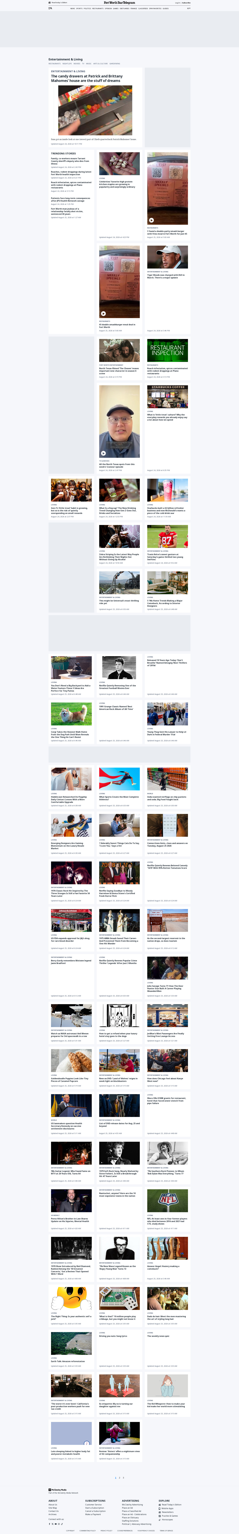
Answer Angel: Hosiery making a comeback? (163, 1267)
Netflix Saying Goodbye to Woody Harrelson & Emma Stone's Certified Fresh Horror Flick (117, 893)
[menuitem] (50, 8)
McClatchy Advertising (132, 1505)
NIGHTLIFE (67, 63)
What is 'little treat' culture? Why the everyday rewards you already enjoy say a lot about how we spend (167, 417)
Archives (53, 1514)
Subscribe (186, 3)
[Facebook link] (49, 1524)
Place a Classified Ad (131, 1511)
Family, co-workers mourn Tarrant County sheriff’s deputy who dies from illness (70, 161)
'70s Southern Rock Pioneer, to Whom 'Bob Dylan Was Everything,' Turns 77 (165, 1172)
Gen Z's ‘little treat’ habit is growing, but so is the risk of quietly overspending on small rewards (69, 511)
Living (102, 178)
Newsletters (168, 1512)
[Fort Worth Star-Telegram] (119, 2)
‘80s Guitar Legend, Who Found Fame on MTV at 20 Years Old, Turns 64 (70, 1172)
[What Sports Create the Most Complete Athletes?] (119, 779)
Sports (79, 8)
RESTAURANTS (55, 63)
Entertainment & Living (68, 71)
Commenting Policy (88, 1531)
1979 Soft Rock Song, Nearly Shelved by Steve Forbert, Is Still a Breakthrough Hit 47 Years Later (118, 1174)
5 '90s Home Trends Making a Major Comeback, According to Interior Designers (164, 603)
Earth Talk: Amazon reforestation (68, 1361)
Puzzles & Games (170, 1516)
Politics (87, 8)
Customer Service (93, 1505)
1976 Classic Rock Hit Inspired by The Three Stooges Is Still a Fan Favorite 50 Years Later (70, 893)
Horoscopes (167, 1520)
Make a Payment (93, 1514)
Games (116, 8)
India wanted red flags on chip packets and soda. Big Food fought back (166, 798)
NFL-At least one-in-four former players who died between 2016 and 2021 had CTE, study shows (167, 1221)
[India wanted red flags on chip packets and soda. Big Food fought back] (167, 779)
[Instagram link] (59, 1524)
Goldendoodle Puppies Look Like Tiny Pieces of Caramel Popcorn (69, 1079)
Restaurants (98, 8)
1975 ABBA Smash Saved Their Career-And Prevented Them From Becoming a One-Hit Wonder (118, 941)
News (72, 8)
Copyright (70, 1531)
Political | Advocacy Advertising (136, 1524)
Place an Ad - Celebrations (134, 1514)
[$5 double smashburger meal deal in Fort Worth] (119, 282)
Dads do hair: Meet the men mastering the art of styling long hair (166, 1317)
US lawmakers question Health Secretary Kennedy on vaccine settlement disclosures (66, 1126)
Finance (134, 8)
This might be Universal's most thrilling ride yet (119, 602)
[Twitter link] (53, 1524)
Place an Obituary (130, 1518)
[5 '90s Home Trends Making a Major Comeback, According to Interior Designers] (167, 582)
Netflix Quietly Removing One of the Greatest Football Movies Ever (117, 687)
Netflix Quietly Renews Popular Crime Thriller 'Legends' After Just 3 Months (118, 962)
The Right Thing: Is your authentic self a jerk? (71, 1317)
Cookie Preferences (125, 1531)
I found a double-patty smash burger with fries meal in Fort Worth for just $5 (167, 232)
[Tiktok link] (62, 1524)
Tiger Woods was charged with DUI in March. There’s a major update (166, 276)
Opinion (108, 8)
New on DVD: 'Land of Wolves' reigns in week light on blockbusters (118, 1079)
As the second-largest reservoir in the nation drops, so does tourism (166, 939)
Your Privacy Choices (146, 1531)
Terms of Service (166, 1531)
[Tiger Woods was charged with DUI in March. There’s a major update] (167, 257)
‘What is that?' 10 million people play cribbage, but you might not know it (117, 1317)
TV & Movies (104, 461)
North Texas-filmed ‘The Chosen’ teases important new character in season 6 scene (119, 371)
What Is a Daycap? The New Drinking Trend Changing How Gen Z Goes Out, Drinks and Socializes (118, 511)
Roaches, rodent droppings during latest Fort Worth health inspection (71, 173)
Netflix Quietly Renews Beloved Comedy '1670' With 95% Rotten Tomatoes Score (167, 866)
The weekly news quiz (158, 1336)
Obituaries (124, 8)
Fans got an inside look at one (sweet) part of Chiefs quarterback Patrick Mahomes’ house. (94, 139)
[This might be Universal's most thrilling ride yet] (119, 582)
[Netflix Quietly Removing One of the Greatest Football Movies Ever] (119, 667)
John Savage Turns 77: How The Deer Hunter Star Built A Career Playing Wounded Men (165, 989)
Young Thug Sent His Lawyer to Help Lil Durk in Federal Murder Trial (166, 733)
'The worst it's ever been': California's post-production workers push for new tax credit (70, 1406)
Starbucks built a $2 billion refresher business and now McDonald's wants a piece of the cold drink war (166, 511)
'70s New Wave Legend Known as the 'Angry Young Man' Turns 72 (117, 1267)
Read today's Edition (59, 2)
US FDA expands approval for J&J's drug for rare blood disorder (70, 939)
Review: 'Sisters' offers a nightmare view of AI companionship (119, 1452)
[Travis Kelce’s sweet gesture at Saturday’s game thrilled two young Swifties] (167, 536)
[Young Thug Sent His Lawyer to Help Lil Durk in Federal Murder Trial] (167, 714)
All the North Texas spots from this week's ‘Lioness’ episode (117, 465)
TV (83, 63)
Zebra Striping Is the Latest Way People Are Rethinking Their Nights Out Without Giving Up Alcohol (119, 557)
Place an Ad (127, 1508)
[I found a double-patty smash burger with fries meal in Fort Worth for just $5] (167, 188)
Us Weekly (55, 1215)
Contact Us (54, 1511)
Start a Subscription (94, 1508)
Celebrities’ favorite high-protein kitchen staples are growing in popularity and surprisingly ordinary (117, 184)
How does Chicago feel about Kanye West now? (165, 1079)
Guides (166, 8)
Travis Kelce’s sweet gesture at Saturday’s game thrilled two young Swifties (165, 557)
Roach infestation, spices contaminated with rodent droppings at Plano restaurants (71, 185)
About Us (53, 1505)
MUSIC (88, 63)
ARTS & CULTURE (100, 63)
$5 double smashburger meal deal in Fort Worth (117, 326)
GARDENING (115, 63)
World (150, 793)
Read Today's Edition (171, 1505)
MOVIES (77, 63)
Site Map (53, 1508)
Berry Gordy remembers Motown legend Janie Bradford (71, 962)
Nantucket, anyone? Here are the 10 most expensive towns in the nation (117, 1194)
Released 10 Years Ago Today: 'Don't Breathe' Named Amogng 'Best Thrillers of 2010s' (167, 663)
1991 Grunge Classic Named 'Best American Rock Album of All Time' (116, 707)
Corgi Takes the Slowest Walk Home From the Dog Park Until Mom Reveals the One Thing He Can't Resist (70, 734)
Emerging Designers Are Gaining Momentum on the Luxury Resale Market (67, 846)
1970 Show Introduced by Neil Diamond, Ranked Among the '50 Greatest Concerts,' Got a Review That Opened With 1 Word (71, 1270)
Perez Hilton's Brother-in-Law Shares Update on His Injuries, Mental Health (70, 1220)
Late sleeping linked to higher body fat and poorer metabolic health (70, 1452)
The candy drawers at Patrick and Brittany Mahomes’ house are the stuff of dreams (87, 78)
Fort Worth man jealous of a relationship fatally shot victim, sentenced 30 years (67, 211)
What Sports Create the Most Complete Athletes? (119, 798)
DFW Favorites (155, 8)
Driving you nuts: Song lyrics (113, 1336)
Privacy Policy (106, 1531)
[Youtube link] (56, 1524)
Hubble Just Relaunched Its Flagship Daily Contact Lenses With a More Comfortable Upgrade (69, 799)
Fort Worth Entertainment (111, 365)
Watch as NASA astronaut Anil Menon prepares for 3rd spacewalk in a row (70, 1035)
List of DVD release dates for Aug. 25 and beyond (119, 1124)
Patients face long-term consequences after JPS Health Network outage (70, 199)
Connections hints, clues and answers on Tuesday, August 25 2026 (167, 844)
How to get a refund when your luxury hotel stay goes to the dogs (118, 1035)
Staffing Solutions (130, 1521)
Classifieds (143, 8)
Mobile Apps (167, 1508)
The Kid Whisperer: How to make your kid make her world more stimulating (166, 1405)
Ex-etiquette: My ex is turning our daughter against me (116, 1405)
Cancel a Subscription (95, 1511)
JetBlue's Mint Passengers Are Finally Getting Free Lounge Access (165, 1035)
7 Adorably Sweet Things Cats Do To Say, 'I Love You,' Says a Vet (119, 844)
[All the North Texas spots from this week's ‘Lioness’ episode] (119, 421)
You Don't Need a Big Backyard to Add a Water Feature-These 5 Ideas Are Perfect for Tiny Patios (70, 688)
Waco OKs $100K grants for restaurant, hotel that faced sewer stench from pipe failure (166, 1101)
